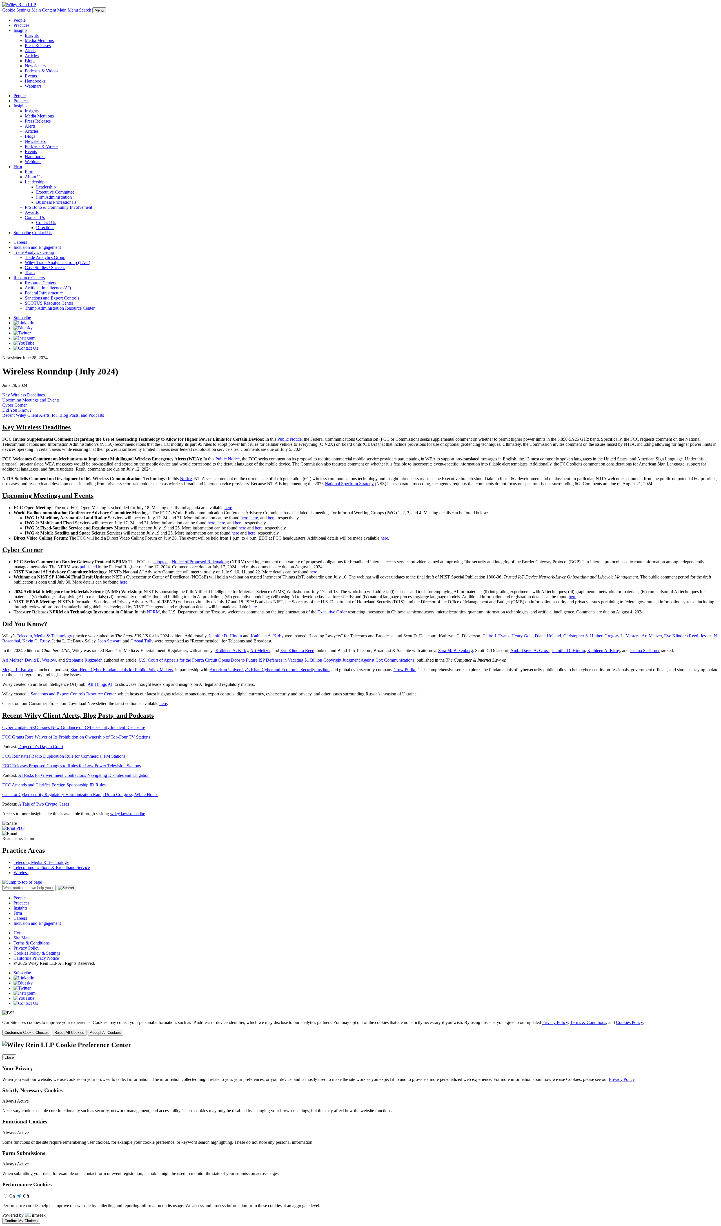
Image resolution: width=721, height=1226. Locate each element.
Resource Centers (29, 277)
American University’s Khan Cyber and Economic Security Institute (270, 669)
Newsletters (35, 65)
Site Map (22, 937)
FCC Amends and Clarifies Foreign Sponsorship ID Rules (54, 784)
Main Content (44, 10)
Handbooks (35, 81)
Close (9, 1057)
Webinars (33, 86)
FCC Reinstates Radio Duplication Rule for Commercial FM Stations (63, 756)
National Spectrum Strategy (349, 483)
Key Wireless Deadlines (23, 395)
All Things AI (100, 684)
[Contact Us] (26, 348)
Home (19, 932)
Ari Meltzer (652, 635)
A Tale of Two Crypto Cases (43, 804)
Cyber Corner (14, 405)
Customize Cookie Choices (27, 1032)
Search (85, 10)
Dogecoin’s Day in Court (40, 746)
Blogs (30, 60)
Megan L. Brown (17, 669)
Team (30, 272)
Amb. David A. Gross (529, 650)
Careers (20, 242)
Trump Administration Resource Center (60, 308)
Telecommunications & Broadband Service (52, 867)
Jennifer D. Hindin (225, 635)
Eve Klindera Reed (681, 635)
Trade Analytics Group (34, 252)
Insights (20, 30)
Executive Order (332, 611)
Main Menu (67, 10)
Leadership (34, 181)
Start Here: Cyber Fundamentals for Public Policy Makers (121, 669)
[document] (360, 1132)
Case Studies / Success (45, 267)
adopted (160, 561)
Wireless (21, 872)
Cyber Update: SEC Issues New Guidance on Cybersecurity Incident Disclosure (73, 727)
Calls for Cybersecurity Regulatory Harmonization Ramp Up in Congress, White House (80, 794)
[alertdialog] (360, 1132)
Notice (186, 478)
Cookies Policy (629, 1022)
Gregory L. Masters (621, 635)
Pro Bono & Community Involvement (58, 207)
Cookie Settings (16, 10)
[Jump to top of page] (22, 882)
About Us (33, 176)
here (228, 507)
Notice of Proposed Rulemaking (200, 561)
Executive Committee (55, 192)
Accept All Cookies (105, 1032)
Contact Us (35, 217)
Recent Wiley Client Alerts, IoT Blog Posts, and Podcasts (53, 415)
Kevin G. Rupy (36, 641)
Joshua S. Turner (645, 650)
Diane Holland (548, 635)
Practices (21, 25)
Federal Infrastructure (44, 293)
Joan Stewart (109, 641)
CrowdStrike (404, 669)
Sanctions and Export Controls (52, 298)
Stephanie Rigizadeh (84, 660)
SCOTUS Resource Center (49, 303)
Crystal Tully (141, 641)
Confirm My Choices (21, 1221)
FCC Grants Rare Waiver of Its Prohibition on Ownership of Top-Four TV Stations (76, 737)
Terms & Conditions (32, 943)
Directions (45, 227)
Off (26, 1196)
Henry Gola (522, 635)
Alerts (30, 50)
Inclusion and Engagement (37, 247)
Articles (32, 55)
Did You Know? (17, 410)
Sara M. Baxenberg (455, 650)
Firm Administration (54, 197)
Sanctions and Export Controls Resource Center (73, 693)
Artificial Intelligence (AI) (48, 287)
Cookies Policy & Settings (37, 953)
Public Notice (289, 439)
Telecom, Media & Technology (44, 635)
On (12, 1196)
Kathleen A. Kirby (267, 635)
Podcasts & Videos (41, 70)
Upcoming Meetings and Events (30, 400)
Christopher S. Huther (582, 635)
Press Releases (38, 45)
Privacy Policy (26, 948)
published (88, 566)
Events (31, 76)
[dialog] (360, 1028)
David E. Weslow (40, 660)
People (20, 20)
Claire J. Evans (495, 635)
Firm (18, 166)
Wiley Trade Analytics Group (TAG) (57, 262)
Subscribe (22, 232)
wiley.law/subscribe (127, 813)
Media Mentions (39, 40)
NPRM (153, 611)
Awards (32, 212)
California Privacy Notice (36, 958)
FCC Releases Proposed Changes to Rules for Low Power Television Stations (71, 765)
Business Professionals (56, 202)
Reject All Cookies (69, 1032)
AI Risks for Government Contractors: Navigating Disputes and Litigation (84, 775)
